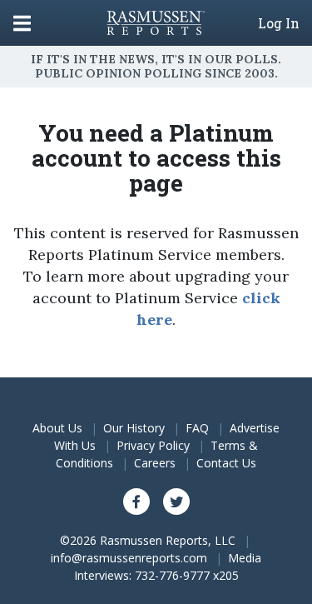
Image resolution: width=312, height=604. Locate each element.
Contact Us (226, 463)
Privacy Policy (153, 445)
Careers (155, 463)
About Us (57, 428)
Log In (279, 23)
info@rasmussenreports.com (129, 558)
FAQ (197, 428)
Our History (134, 428)
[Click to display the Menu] (22, 23)
